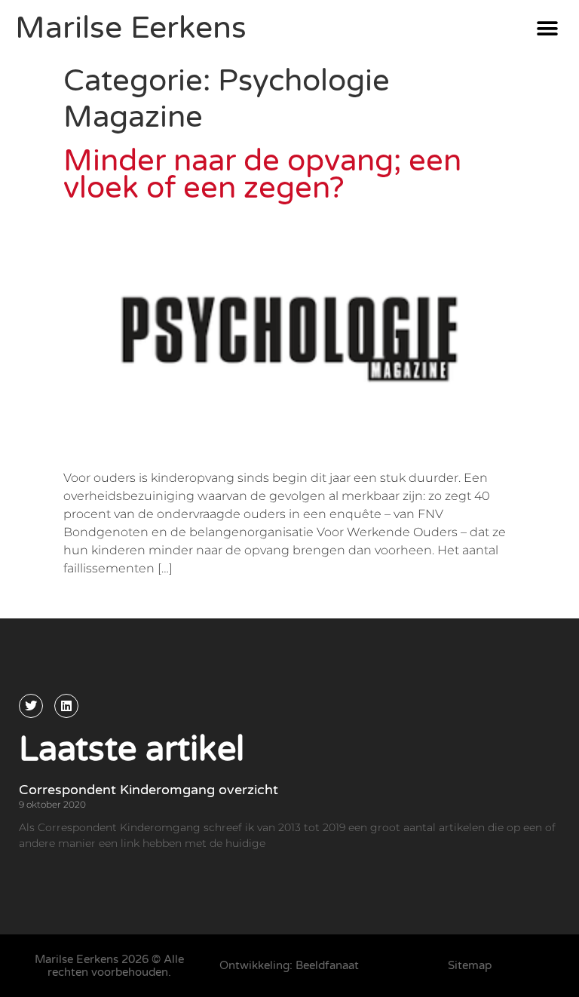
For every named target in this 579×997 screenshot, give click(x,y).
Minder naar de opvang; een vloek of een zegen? (262, 174)
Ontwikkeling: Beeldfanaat (289, 965)
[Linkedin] (66, 706)
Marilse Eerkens (131, 28)
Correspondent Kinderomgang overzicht (148, 789)
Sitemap (470, 965)
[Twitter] (31, 706)
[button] (547, 28)
